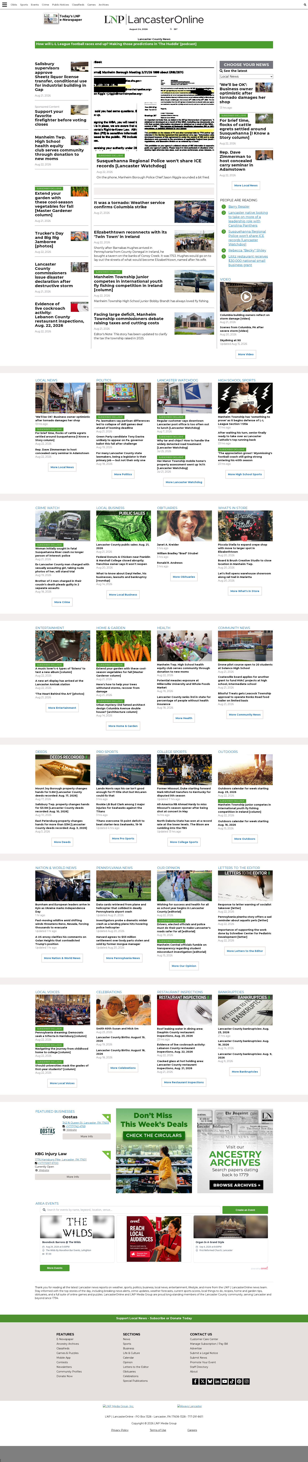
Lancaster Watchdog (177, 380)
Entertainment (49, 628)
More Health (184, 718)
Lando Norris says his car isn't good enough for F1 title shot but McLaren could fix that (121, 792)
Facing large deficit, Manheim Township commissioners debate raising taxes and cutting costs (128, 318)
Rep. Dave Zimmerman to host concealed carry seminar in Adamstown (236, 161)
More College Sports (184, 842)
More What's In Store (244, 591)
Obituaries (167, 508)
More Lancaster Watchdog (184, 482)
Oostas (70, 1117)
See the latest (235, 71)
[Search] (305, 4)
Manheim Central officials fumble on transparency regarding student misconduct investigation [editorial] (182, 948)
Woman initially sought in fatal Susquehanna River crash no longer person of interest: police (59, 552)
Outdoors (228, 752)
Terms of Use (158, 1430)
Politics (103, 380)
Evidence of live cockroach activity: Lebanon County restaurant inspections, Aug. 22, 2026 (59, 315)
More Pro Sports (123, 838)
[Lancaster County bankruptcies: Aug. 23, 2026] (245, 1010)
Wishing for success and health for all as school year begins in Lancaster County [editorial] (183, 908)
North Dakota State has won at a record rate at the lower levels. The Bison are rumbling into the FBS (184, 824)
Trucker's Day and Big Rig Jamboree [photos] (49, 240)
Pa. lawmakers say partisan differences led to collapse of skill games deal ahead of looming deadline (123, 424)
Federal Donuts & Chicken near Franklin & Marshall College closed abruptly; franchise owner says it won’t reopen (123, 560)
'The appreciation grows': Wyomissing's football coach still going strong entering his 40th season (245, 457)
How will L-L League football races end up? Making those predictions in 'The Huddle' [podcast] (116, 44)
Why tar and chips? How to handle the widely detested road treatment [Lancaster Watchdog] (183, 444)
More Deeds (62, 842)
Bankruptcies (231, 992)
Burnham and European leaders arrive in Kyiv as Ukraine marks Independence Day (62, 908)
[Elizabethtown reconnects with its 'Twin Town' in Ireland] (194, 241)
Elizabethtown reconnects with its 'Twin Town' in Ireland (130, 234)
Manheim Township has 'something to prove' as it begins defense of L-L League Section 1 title (244, 420)
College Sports (172, 752)
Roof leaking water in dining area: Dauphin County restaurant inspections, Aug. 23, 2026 (180, 1032)
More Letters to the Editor (245, 951)
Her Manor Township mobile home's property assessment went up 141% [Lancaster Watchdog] (181, 464)
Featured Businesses (55, 1111)
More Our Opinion (184, 966)
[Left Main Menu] (4, 4)
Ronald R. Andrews (170, 562)
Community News (234, 628)
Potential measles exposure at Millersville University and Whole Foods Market (183, 684)
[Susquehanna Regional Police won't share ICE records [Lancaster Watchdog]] (154, 106)
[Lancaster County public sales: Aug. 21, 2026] (123, 525)
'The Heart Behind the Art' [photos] (59, 693)
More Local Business (123, 594)
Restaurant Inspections (180, 992)
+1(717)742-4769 (76, 1126)
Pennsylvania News (114, 868)
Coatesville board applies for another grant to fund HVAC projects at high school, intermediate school (243, 680)
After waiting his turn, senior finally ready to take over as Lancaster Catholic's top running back (242, 436)
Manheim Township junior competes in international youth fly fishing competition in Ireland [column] (128, 283)
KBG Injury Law (51, 1153)
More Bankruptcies (245, 1071)
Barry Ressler (239, 207)
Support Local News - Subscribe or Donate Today (154, 1318)
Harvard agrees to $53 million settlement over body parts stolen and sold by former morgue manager (122, 940)
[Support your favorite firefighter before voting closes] (79, 110)
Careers (192, 1430)
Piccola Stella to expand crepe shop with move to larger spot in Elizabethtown (242, 548)
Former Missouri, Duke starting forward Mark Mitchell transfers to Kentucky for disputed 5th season (184, 792)
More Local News (246, 185)
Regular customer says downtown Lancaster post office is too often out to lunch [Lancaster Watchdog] (183, 424)
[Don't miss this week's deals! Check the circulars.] (154, 1150)
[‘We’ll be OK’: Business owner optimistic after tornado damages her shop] (264, 88)
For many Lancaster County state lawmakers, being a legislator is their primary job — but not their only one (121, 457)
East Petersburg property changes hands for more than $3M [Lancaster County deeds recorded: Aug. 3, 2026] (61, 824)
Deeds (41, 752)
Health (163, 628)
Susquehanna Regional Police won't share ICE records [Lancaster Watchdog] (149, 163)
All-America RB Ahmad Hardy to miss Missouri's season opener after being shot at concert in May (182, 808)
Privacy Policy (120, 1430)
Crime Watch (47, 508)
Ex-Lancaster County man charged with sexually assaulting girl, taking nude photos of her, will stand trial (62, 568)
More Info (87, 1136)
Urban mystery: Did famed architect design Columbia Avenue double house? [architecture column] (120, 708)
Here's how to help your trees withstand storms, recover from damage (118, 688)
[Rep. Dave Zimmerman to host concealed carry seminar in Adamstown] (264, 155)
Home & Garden (110, 628)
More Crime (62, 602)
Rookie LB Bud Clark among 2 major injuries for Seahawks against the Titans (120, 808)
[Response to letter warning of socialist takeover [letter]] (245, 885)
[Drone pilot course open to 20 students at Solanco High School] (245, 645)
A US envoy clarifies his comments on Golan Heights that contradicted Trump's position (60, 940)
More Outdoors (244, 838)
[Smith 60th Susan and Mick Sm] (123, 1010)
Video (225, 279)
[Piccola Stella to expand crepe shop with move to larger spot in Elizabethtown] (245, 525)
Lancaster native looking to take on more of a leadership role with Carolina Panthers (248, 219)
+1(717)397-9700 (48, 1163)
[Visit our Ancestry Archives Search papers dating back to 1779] (235, 1150)
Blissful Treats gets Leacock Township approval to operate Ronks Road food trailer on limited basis (244, 697)
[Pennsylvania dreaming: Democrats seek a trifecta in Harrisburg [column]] (62, 1010)
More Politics (123, 474)
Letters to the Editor (239, 868)
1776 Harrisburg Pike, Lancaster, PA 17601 (61, 1159)
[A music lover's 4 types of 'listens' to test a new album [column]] (62, 645)
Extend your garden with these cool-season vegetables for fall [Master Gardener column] (54, 204)
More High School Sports (245, 474)
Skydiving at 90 (230, 340)
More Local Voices (62, 1083)
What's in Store (233, 508)
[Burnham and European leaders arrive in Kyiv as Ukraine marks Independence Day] (62, 885)
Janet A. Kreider (168, 544)
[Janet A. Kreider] (184, 525)
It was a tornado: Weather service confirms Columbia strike (129, 204)
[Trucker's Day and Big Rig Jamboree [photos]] (79, 236)
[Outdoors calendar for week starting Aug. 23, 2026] (245, 769)
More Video (246, 354)
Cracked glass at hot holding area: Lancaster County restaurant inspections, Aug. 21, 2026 (180, 1065)
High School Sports (237, 380)
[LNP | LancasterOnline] (154, 19)
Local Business (110, 508)
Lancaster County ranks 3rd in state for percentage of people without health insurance (184, 700)
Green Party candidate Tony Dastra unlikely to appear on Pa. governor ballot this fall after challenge (120, 440)
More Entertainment (62, 707)
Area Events (47, 1204)
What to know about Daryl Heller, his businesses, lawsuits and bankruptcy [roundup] (121, 577)
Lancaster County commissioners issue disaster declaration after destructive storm (54, 275)
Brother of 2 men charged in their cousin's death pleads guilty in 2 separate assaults (58, 584)
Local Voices (47, 992)
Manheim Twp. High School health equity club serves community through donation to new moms (59, 148)
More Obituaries (184, 576)
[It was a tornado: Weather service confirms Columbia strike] (194, 212)
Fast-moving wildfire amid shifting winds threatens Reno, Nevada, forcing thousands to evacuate (62, 924)
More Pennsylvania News (123, 958)
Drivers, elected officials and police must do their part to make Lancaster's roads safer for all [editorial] (184, 928)
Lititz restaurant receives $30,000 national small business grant (248, 261)
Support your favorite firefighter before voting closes (60, 118)
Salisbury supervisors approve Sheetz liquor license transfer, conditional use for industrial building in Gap (61, 76)
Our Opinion (168, 868)
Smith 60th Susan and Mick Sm (117, 1028)
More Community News (245, 714)
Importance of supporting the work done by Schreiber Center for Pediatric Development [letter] (244, 933)
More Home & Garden (123, 726)
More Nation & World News (62, 958)
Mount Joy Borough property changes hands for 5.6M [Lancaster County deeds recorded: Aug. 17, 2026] (61, 792)
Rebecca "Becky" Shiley (247, 250)
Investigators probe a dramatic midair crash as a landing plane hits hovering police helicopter (122, 924)
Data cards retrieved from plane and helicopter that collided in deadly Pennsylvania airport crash (121, 908)
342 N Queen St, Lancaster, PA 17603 (86, 1122)
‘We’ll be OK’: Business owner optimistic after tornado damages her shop (243, 93)
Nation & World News (55, 868)
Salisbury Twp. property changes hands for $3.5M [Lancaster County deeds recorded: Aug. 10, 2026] (62, 808)
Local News (46, 380)
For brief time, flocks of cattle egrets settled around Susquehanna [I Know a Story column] (245, 129)
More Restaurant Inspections (184, 1082)
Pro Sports (107, 752)
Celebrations (109, 992)
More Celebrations (123, 1068)
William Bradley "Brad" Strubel (177, 553)
